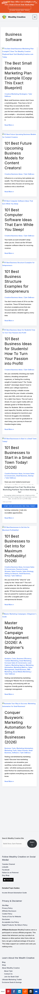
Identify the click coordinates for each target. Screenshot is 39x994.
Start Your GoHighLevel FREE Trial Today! (19, 506)
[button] (19, 489)
